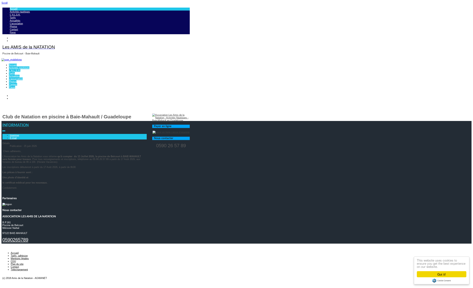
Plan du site (17, 264)
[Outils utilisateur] (3, 131)
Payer (13, 32)
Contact (14, 29)
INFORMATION (15, 125)
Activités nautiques (20, 12)
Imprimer (14, 135)
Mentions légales (20, 258)
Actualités (15, 21)
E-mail (13, 138)
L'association (16, 24)
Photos (13, 27)
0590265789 (15, 239)
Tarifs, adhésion (19, 255)
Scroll (4, 2)
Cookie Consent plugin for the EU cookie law (441, 281)
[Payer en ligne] (171, 132)
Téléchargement (19, 269)
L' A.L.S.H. (15, 15)
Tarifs (13, 18)
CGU (13, 261)
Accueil (13, 9)
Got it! (441, 274)
